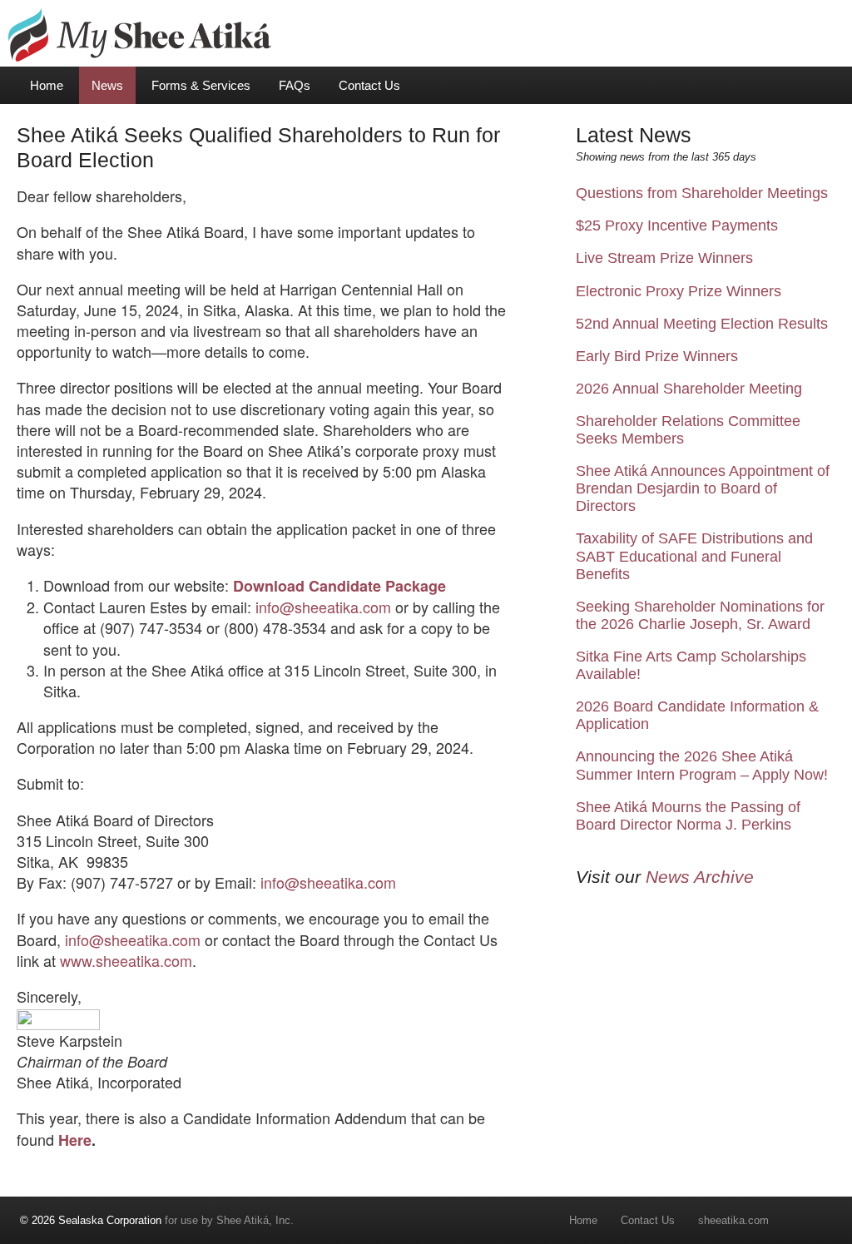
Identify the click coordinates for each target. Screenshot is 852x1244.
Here (75, 1140)
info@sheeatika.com (321, 606)
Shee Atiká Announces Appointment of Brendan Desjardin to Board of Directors (703, 488)
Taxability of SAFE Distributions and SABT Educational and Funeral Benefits (694, 556)
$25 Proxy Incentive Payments (677, 225)
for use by (118, 1220)
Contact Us (369, 85)
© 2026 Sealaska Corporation (90, 1220)
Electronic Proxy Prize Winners (678, 291)
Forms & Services (200, 85)
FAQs (294, 85)
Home (46, 85)
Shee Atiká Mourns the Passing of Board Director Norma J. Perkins (688, 816)
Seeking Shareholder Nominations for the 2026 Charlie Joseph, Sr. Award (700, 615)
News (107, 85)
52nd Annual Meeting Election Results (702, 323)
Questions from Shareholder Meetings (702, 193)
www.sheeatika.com (126, 960)
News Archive (700, 876)
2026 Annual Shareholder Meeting (689, 388)
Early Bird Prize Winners (657, 356)
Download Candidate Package (339, 586)
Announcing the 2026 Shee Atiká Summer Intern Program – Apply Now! (702, 765)
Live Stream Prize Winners (664, 258)
